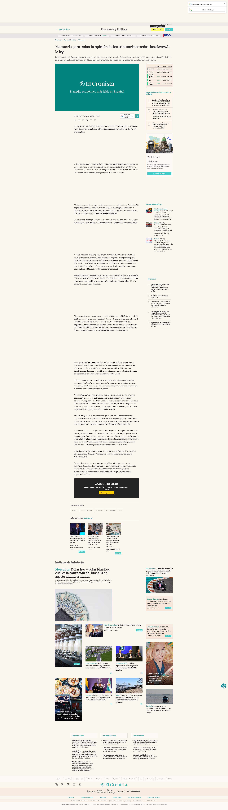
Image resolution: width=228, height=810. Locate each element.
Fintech (98, 778)
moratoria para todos (86, 510)
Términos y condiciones (115, 800)
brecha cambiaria (111, 510)
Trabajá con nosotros (154, 797)
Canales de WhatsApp (87, 797)
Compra (170, 66)
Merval (107, 778)
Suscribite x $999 (157, 29)
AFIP (141, 778)
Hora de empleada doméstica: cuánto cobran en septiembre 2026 (161, 125)
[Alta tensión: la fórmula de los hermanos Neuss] (94, 633)
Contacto (71, 797)
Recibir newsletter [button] (160, 173)
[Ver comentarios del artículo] (95, 120)
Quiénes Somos (117, 797)
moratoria (81, 40)
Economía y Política (70, 40)
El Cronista (58, 40)
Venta (164, 66)
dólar (120, 510)
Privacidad (128, 800)
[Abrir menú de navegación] (56, 29)
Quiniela (115, 778)
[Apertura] (91, 791)
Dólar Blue (67, 778)
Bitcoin (90, 778)
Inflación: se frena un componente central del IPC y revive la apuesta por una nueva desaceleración (161, 102)
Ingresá (169, 29)
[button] (223, 685)
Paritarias (149, 778)
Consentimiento (137, 800)
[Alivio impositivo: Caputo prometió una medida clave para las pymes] (77, 529)
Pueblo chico (153, 157)
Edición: (165, 24)
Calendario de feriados (129, 778)
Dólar (58, 778)
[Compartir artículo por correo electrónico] (91, 120)
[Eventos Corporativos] (101, 791)
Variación (157, 66)
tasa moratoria (99, 510)
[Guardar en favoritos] (137, 116)
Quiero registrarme (106, 493)
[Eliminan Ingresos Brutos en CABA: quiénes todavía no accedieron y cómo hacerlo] (113, 529)
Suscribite (103, 797)
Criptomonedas (79, 778)
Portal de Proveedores (134, 797)
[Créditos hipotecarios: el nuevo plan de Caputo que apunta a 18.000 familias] (129, 653)
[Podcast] (121, 792)
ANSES (169, 778)
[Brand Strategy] (111, 791)
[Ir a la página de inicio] (64, 29)
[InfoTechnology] (133, 791)
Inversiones (160, 778)
